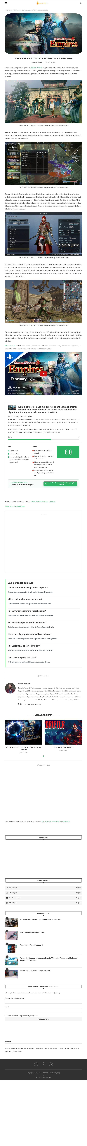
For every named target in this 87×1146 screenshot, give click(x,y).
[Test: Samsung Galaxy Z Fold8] (11, 933)
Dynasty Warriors (36, 68)
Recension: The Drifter (24, 747)
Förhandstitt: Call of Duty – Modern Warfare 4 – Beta (41, 917)
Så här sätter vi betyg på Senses (15, 506)
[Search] (81, 3)
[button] (8, 737)
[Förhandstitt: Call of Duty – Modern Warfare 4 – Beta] (11, 920)
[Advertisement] (43, 544)
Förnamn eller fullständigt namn (14, 996)
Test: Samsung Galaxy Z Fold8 (32, 930)
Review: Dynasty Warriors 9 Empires (42, 501)
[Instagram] (51, 1062)
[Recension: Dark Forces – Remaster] (63, 732)
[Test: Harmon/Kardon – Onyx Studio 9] (11, 972)
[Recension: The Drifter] (23, 732)
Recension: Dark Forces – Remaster (63, 747)
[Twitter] (43, 1062)
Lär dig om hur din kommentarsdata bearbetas (56, 819)
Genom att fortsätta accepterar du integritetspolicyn (22, 1013)
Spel (10, 10)
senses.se (45, 1070)
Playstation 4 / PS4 (18, 10)
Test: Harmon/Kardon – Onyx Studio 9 (35, 969)
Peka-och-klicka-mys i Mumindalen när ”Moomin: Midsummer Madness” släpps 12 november (49, 957)
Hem (6, 10)
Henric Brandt (37, 62)
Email (7, 1005)
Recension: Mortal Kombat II (31, 943)
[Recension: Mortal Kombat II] (11, 946)
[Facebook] (36, 1062)
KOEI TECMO (10, 346)
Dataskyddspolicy (55, 1070)
